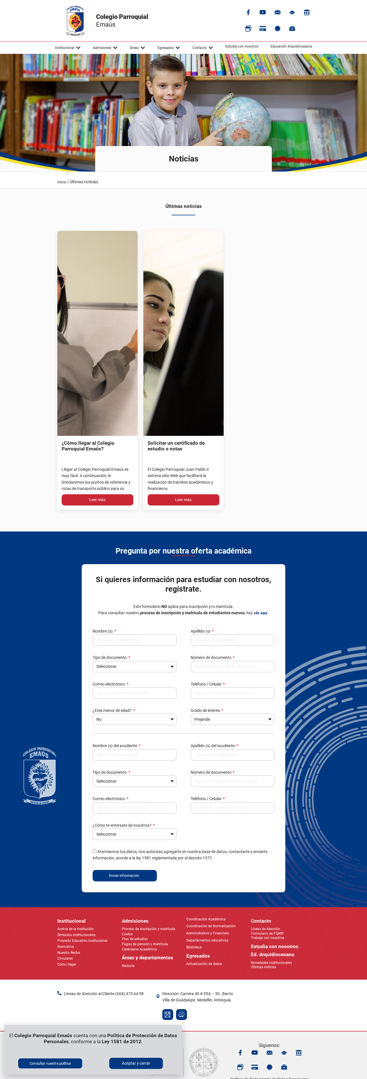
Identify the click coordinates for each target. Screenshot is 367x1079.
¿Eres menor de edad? (112, 710)
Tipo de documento (110, 657)
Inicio (61, 182)
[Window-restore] (248, 28)
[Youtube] (263, 12)
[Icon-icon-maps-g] (167, 1014)
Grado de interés (206, 710)
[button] (68, 48)
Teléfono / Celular (206, 684)
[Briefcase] (292, 28)
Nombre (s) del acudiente (115, 745)
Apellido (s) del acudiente (213, 745)
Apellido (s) (201, 631)
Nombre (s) (103, 631)
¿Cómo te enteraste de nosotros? (122, 825)
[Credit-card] (263, 28)
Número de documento (211, 657)
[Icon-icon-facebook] (248, 12)
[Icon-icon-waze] (181, 1014)
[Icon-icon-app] (307, 12)
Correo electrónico (109, 684)
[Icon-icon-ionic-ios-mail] (277, 12)
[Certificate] (277, 28)
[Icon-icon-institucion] (292, 12)
